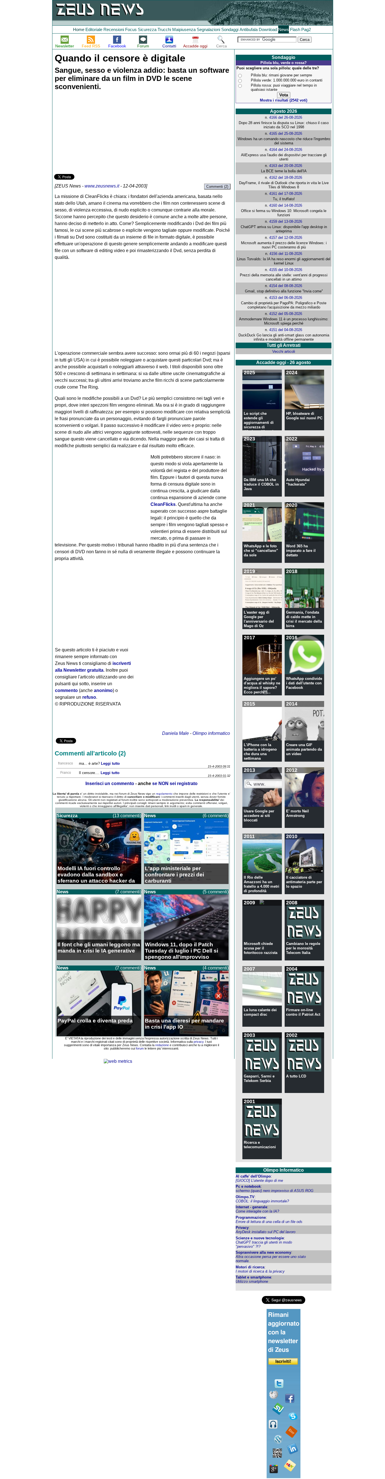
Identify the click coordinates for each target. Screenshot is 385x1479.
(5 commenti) (216, 891)
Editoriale (93, 29)
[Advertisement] (96, 133)
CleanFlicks (163, 504)
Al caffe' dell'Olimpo (253, 1176)
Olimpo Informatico (283, 1170)
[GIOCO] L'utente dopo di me (259, 1180)
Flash (295, 29)
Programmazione (251, 1217)
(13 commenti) (127, 815)
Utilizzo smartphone (252, 1281)
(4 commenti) (216, 968)
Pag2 (306, 29)
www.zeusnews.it (102, 186)
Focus (131, 29)
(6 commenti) (216, 815)
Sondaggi (229, 29)
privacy (198, 1041)
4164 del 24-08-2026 (285, 149)
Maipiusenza (184, 29)
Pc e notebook (248, 1186)
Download (268, 29)
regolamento (164, 793)
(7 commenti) (128, 891)
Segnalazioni (208, 29)
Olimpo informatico (211, 733)
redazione (162, 1045)
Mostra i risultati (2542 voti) (283, 100)
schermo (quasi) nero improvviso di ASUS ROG (274, 1191)
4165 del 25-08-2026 (285, 133)
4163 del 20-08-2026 (285, 166)
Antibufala (249, 29)
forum (140, 1048)
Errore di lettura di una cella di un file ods (269, 1222)
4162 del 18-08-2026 (285, 177)
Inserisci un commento (109, 783)
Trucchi (164, 29)
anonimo (103, 690)
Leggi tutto (110, 763)
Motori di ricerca (250, 1267)
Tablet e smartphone (253, 1277)
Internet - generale (251, 1207)
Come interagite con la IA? (257, 1211)
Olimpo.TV (245, 1197)
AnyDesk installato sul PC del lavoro (265, 1232)
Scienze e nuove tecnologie (260, 1238)
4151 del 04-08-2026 (285, 330)
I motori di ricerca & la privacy (260, 1271)
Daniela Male (175, 733)
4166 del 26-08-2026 (285, 117)
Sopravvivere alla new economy (263, 1252)
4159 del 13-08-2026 (285, 221)
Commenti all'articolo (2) (90, 753)
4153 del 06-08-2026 (285, 298)
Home (78, 29)
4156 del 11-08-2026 (285, 254)
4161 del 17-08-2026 (285, 193)
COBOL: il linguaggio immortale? (262, 1201)
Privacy (242, 1227)
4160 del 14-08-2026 (285, 205)
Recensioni (113, 29)
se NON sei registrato (175, 783)
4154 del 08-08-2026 (285, 286)
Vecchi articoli (283, 351)
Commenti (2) (217, 186)
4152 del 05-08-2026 (285, 314)
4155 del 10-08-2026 (285, 270)
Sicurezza (147, 29)
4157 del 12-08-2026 (285, 237)
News (283, 29)
